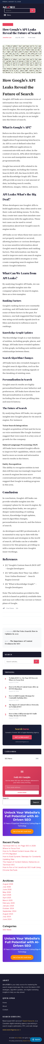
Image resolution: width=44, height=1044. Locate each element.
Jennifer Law (7, 37)
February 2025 (9, 903)
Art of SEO (18, 1038)
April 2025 (7, 898)
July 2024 (7, 916)
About (5, 1006)
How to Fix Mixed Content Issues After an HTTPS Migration (23, 688)
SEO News (8, 24)
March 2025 (7, 900)
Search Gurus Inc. (29, 1021)
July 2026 (7, 887)
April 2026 (7, 895)
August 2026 (8, 884)
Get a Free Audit (22, 737)
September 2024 (9, 911)
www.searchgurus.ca (22, 742)
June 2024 (7, 919)
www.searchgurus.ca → (12, 1030)
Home (5, 1002)
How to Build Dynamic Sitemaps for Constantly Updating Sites (21, 697)
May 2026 (7, 892)
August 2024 (8, 914)
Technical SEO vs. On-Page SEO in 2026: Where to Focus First (23, 679)
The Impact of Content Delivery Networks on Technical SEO (24, 706)
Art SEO (9, 7)
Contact (5, 1010)
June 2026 (7, 889)
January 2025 (8, 906)
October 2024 (8, 908)
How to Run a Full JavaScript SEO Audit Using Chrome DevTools (23, 715)
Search (6, 798)
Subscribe (22, 792)
